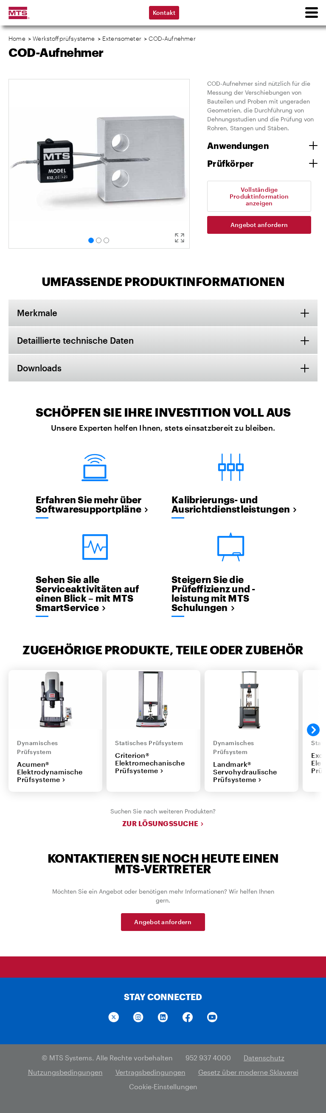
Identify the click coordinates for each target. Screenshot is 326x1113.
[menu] (311, 12)
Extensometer (121, 38)
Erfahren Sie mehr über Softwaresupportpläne (89, 504)
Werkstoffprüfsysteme (64, 38)
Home (16, 38)
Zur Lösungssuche (160, 823)
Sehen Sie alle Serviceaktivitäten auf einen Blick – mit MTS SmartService (87, 593)
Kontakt (164, 12)
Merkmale (37, 313)
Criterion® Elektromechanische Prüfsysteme (150, 762)
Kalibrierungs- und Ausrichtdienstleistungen (230, 504)
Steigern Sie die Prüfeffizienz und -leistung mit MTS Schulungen (213, 593)
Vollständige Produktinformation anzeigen (259, 196)
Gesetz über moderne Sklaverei (248, 1072)
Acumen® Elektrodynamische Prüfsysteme (50, 771)
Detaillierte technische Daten (75, 340)
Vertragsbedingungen (150, 1072)
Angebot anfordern (259, 224)
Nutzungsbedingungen (65, 1072)
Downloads (39, 368)
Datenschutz (264, 1058)
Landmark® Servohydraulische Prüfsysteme (245, 771)
